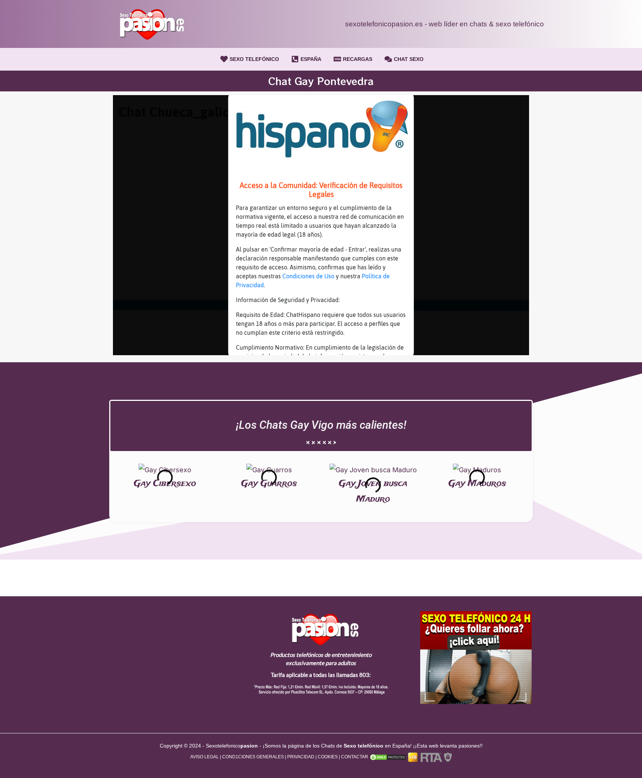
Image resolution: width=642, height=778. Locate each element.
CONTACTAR (354, 756)
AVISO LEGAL (204, 756)
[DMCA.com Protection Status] (387, 756)
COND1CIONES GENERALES (253, 756)
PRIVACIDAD (300, 756)
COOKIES (328, 756)
